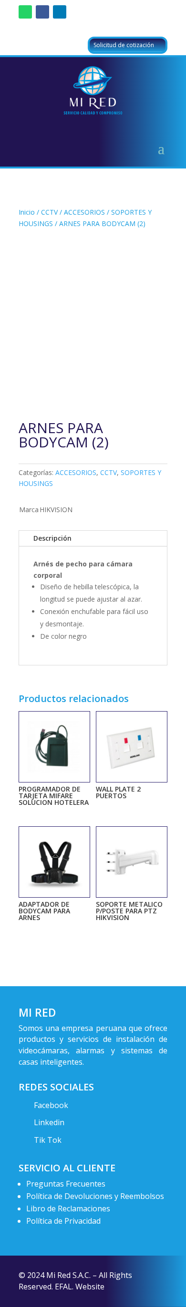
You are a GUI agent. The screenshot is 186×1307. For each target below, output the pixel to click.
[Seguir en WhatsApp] (25, 12)
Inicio (27, 212)
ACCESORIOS (84, 212)
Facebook (51, 1105)
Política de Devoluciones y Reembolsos (95, 1196)
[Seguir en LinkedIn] (59, 12)
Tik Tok (48, 1140)
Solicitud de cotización (123, 45)
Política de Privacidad (63, 1221)
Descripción (52, 538)
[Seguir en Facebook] (42, 12)
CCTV (49, 212)
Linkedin (49, 1122)
